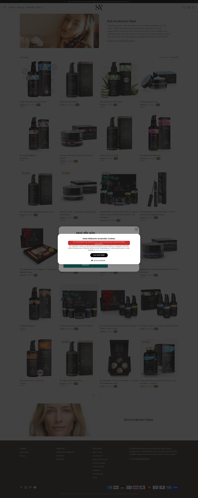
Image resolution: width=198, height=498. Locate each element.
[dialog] (99, 249)
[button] (99, 260)
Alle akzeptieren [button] (99, 255)
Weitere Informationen (103, 250)
